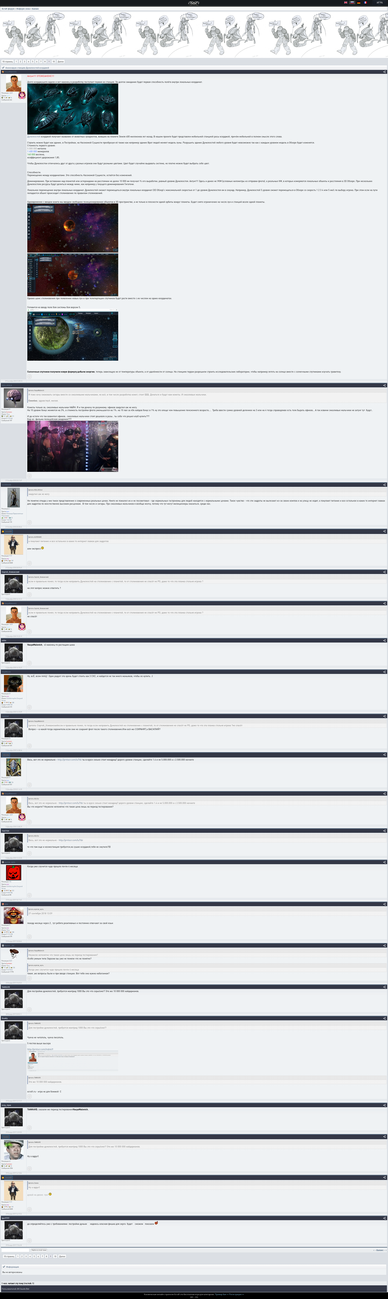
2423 (10, 961)
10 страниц (7, 61)
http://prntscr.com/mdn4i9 (40, 1049)
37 (9, 694)
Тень (8, 414)
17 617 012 (9, 970)
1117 (10, 556)
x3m (6, 904)
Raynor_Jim (9, 945)
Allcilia (6, 755)
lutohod (5, 716)
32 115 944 (9, 418)
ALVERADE (6, 485)
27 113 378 (9, 934)
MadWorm (6, 672)
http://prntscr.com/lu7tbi (70, 759)
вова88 (8, 531)
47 (9, 777)
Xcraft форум (8, 8)
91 (9, 925)
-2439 (11, 93)
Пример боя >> (222, 1294)
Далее (61, 61)
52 (9, 738)
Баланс (35, 8)
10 (54, 61)
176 (10, 882)
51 (9, 409)
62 (9, 1161)
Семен (6, 1137)
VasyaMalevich (10, 72)
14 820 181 (9, 705)
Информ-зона (23, 8)
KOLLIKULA (7, 385)
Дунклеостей (33, 136)
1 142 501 (9, 520)
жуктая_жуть (9, 862)
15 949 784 (9, 893)
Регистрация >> (236, 1294)
